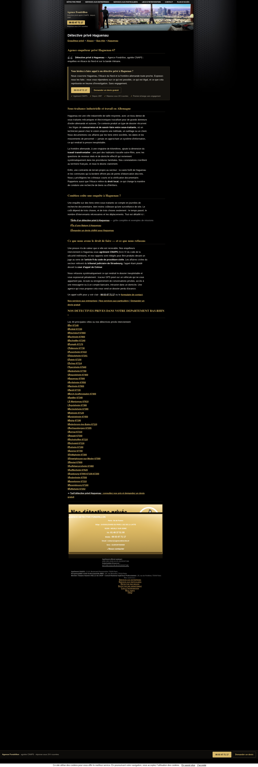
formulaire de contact (132, 295)
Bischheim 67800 (76, 337)
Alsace (90, 41)
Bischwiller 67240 (76, 340)
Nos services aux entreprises (82, 301)
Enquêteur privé (76, 41)
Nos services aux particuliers (114, 301)
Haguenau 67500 (76, 378)
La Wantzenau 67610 (78, 401)
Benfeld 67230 (75, 329)
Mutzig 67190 (74, 420)
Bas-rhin (100, 41)
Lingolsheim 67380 (77, 405)
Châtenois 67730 (76, 348)
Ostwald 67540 (75, 436)
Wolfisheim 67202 (76, 489)
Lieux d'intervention (130, 588)
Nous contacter (116, 549)
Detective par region (130, 584)
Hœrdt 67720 (74, 390)
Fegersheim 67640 (77, 367)
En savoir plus (188, 765)
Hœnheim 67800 (76, 386)
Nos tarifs (130, 590)
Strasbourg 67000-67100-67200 (83, 474)
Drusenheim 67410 (77, 352)
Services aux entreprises (130, 580)
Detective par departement (130, 586)
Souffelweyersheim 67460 (81, 466)
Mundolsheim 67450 (78, 417)
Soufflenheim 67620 (78, 470)
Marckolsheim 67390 (78, 409)
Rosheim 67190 (75, 447)
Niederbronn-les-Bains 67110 (82, 424)
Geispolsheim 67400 (78, 375)
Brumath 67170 (75, 344)
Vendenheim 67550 (77, 477)
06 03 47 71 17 (222, 754)
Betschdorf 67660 (77, 333)
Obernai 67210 (75, 432)
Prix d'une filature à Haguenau (85, 225)
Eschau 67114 (75, 363)
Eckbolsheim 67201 (77, 356)
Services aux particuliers (130, 582)
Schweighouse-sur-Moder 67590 (84, 458)
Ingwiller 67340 (75, 398)
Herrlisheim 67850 (77, 382)
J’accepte (201, 765)
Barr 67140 (73, 325)
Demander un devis (244, 754)
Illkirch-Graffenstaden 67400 (82, 394)
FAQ (130, 592)
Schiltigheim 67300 (77, 455)
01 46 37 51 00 (117, 532)
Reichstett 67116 (76, 443)
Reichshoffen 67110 (78, 439)
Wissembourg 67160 (78, 485)
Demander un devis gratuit (106, 90)
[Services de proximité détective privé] (116, 508)
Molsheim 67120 (76, 413)
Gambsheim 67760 (77, 371)
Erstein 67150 (74, 360)
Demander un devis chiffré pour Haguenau (92, 230)
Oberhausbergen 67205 (80, 428)
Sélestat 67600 (75, 462)
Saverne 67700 (75, 451)
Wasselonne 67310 (77, 481)
